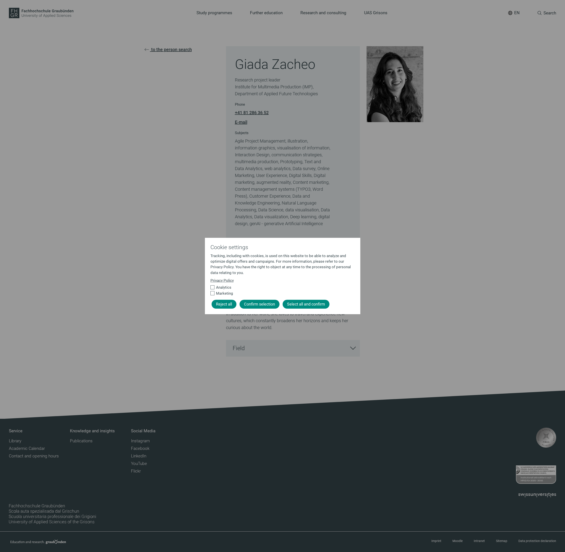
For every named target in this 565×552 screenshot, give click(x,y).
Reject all (224, 304)
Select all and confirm (306, 304)
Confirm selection (259, 304)
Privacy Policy (222, 280)
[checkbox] (280, 287)
